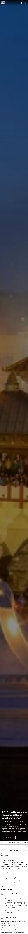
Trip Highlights (16, 842)
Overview (5, 842)
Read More (7, 889)
